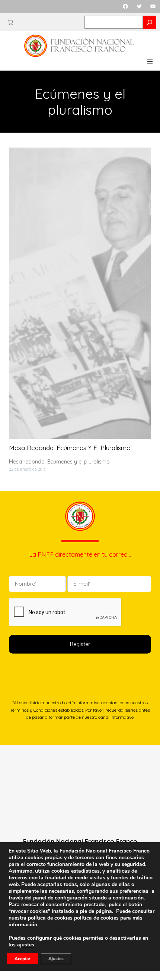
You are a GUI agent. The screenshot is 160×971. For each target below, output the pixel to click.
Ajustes (56, 959)
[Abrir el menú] (149, 61)
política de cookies (96, 917)
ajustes (25, 945)
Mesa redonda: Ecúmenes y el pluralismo (70, 448)
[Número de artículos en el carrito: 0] (10, 22)
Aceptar (23, 959)
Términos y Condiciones (33, 710)
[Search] (149, 22)
